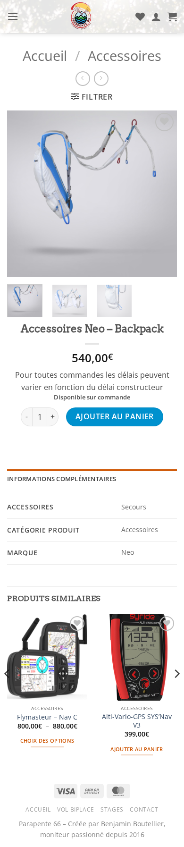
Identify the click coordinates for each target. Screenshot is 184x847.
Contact (144, 809)
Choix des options (47, 740)
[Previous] (7, 693)
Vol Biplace (75, 809)
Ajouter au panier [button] (136, 749)
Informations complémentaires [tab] (61, 478)
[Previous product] (101, 78)
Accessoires (124, 55)
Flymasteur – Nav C (47, 717)
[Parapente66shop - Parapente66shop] (81, 16)
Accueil (45, 55)
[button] (12, 16)
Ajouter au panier (114, 416)
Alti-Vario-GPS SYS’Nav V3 (137, 720)
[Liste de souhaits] (140, 16)
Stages (112, 809)
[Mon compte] (156, 16)
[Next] (176, 693)
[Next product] (82, 78)
